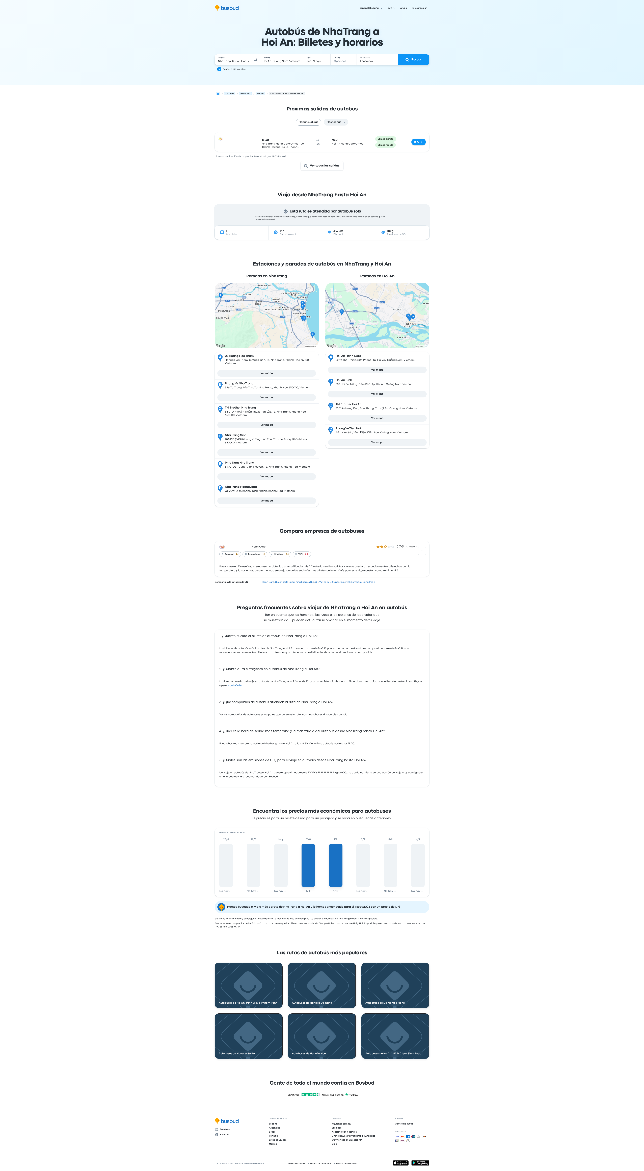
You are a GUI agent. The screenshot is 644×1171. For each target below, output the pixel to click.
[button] (255, 59)
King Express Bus (305, 582)
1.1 (264, 554)
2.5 (287, 554)
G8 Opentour (337, 582)
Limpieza (278, 554)
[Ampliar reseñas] (422, 551)
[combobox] (233, 59)
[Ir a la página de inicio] (227, 8)
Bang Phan (369, 582)
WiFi (300, 554)
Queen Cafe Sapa (285, 582)
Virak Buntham (353, 582)
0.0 (306, 554)
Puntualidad (254, 554)
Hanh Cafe (258, 547)
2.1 (237, 554)
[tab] (308, 122)
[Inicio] (218, 93)
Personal (229, 554)
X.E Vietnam (322, 582)
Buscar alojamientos (234, 69)
